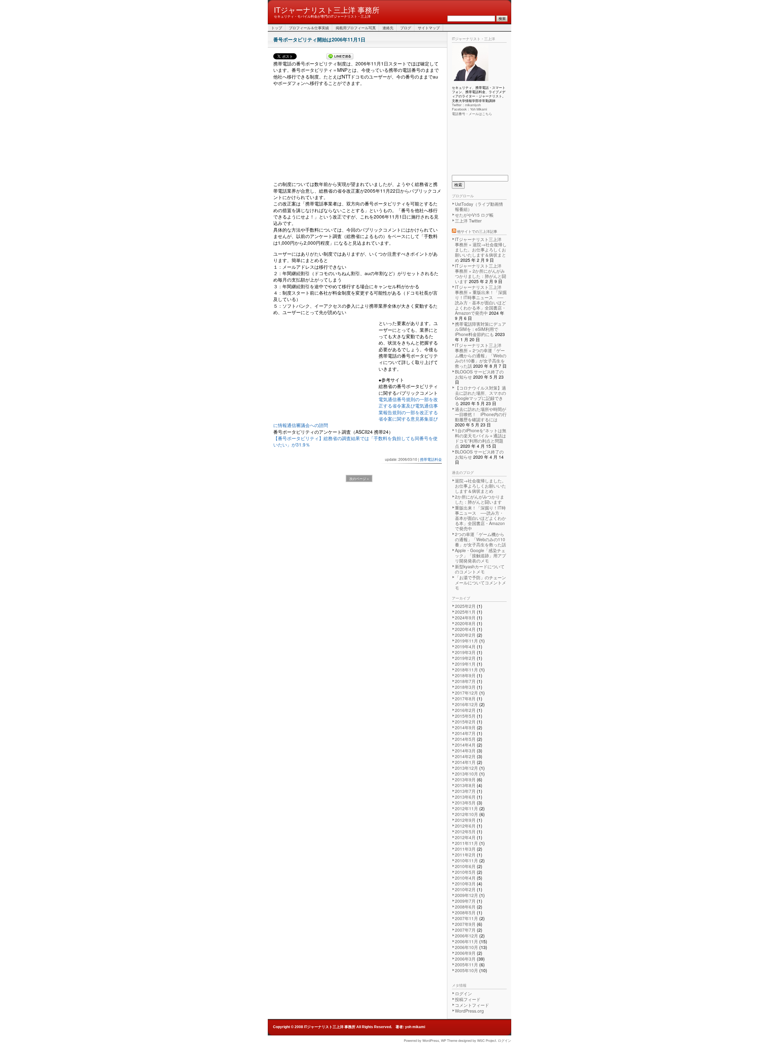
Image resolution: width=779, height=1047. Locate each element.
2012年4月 (465, 837)
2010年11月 (466, 860)
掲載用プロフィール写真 (356, 27)
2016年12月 (466, 704)
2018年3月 (465, 687)
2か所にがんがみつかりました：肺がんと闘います (479, 499)
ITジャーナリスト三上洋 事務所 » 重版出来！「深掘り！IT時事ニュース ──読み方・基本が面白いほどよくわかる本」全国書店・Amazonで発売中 (481, 300)
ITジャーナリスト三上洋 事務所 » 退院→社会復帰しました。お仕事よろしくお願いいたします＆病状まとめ (481, 249)
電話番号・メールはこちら (472, 113)
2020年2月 (465, 635)
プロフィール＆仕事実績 (309, 27)
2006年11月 (466, 941)
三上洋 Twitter (468, 221)
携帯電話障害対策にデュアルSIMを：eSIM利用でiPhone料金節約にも (480, 329)
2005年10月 (466, 970)
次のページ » (359, 478)
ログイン (463, 993)
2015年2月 (465, 722)
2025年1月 (465, 612)
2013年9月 (465, 779)
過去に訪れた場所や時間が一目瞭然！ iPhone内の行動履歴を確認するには (481, 414)
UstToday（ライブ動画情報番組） (479, 206)
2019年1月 (465, 664)
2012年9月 (465, 820)
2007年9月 (465, 924)
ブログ (405, 27)
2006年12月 (466, 936)
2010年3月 (465, 884)
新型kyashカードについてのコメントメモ (480, 569)
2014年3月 (465, 751)
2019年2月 (465, 658)
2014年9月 (465, 727)
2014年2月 (465, 756)
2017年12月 (466, 693)
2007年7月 (465, 930)
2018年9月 (465, 675)
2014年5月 (465, 739)
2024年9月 (465, 618)
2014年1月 (465, 762)
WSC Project (486, 1040)
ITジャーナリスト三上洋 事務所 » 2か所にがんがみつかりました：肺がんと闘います (480, 273)
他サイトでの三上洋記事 (477, 231)
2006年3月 (465, 959)
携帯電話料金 (431, 459)
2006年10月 (466, 947)
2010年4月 (465, 878)
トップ (276, 27)
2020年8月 (465, 623)
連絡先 (388, 27)
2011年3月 (465, 849)
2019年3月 (465, 652)
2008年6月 (465, 907)
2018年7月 (465, 681)
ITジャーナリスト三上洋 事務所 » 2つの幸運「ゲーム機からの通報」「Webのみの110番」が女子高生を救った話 (480, 355)
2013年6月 (465, 797)
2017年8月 (465, 698)
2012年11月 (466, 808)
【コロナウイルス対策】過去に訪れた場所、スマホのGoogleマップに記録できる (480, 395)
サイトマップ (429, 27)
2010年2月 (465, 889)
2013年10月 (466, 774)
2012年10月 (466, 814)
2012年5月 (465, 831)
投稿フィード (467, 999)
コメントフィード (472, 1005)
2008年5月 (465, 912)
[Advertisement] (357, 135)
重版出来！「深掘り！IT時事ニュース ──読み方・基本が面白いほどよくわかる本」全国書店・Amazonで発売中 (480, 518)
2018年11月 (466, 670)
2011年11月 (466, 843)
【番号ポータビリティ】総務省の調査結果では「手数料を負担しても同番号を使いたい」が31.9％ (355, 441)
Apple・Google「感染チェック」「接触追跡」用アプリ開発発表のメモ (480, 555)
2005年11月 (466, 964)
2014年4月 (465, 745)
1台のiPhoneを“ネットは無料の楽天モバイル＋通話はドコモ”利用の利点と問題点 (480, 438)
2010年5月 (465, 872)
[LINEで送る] (340, 57)
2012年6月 (465, 826)
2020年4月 (465, 629)
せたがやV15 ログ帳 (474, 215)
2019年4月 (465, 646)
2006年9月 (465, 953)
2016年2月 (465, 710)
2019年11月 (466, 641)
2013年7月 (465, 791)
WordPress (430, 1040)
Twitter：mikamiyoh (466, 104)
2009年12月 (466, 895)
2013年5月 (465, 803)
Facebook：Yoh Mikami (469, 109)
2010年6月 (465, 866)
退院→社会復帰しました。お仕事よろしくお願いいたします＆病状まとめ (480, 486)
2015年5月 (465, 716)
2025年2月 (465, 606)
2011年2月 (465, 855)
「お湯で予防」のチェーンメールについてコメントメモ (480, 582)
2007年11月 (466, 918)
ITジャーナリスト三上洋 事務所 (326, 9)
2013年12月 (466, 768)
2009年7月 (465, 901)
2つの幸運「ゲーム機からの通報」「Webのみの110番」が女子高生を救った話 (480, 539)
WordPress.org (469, 1011)
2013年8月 (465, 785)
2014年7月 (465, 733)
